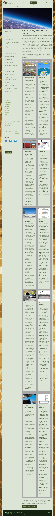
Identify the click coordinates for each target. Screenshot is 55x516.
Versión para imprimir (11, 512)
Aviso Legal (8, 152)
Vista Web (48, 512)
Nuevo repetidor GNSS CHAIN (29, 506)
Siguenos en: (7, 137)
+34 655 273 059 (10, 125)
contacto (17, 133)
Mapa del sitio (19, 512)
